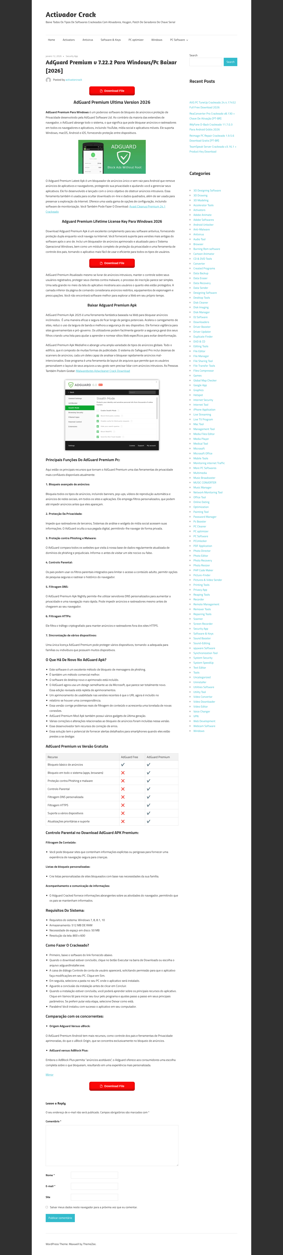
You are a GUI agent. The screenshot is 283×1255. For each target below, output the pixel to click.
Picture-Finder (201, 575)
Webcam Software (204, 726)
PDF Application (202, 546)
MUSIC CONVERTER (204, 482)
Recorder (198, 599)
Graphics (198, 390)
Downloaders (201, 322)
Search (193, 55)
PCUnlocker (200, 541)
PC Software (177, 40)
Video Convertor (202, 697)
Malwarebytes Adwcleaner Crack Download (103, 371)
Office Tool (199, 497)
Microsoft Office (202, 453)
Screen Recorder (203, 624)
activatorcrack (74, 80)
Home (51, 40)
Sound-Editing (201, 643)
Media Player (201, 439)
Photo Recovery (202, 560)
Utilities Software (203, 687)
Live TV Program (203, 419)
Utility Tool (199, 692)
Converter (199, 263)
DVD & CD (199, 341)
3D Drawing (200, 195)
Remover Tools (202, 609)
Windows (156, 40)
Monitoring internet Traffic (209, 463)
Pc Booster (199, 521)
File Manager (201, 356)
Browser (198, 244)
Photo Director (202, 551)
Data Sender (200, 288)
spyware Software (204, 648)
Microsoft (199, 448)
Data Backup (200, 273)
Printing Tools (201, 585)
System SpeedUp (203, 663)
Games (197, 375)
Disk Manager (201, 312)
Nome (50, 1175)
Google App (200, 385)
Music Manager (202, 487)
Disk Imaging (201, 307)
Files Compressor (203, 370)
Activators (69, 40)
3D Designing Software (207, 190)
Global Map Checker (205, 380)
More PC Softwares (204, 468)
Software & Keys (111, 40)
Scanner (198, 619)
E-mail (50, 1186)
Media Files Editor (204, 434)
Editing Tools (200, 346)
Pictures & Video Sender (207, 580)
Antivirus (88, 40)
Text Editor (199, 667)
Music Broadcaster (204, 478)
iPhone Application (204, 409)
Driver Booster (202, 327)
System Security (202, 658)
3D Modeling (200, 200)
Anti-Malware (201, 229)
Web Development (204, 721)
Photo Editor (200, 556)
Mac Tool (198, 424)
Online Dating (201, 502)
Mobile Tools (200, 458)
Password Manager (205, 517)
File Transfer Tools (204, 366)
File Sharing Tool (203, 361)
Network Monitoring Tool (208, 492)
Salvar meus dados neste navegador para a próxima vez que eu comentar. (93, 1207)
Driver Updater (202, 332)
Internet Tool (200, 405)
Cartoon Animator (203, 254)
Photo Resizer (201, 565)
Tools (196, 672)
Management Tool (204, 429)
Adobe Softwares (203, 220)
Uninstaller (199, 682)
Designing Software (205, 293)
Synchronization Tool (205, 653)
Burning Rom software (206, 249)
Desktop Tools (201, 298)
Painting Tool (201, 512)
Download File (114, 90)
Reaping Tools (201, 594)
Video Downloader (204, 701)
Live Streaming (202, 414)
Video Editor (200, 706)
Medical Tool (200, 443)
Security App (72, 56)
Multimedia (200, 473)
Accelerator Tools (203, 205)
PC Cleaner (199, 526)
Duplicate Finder (203, 336)
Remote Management (206, 604)
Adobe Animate (202, 215)
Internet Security (203, 400)
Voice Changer (201, 711)
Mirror (49, 1074)
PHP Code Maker (203, 570)
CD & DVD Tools (202, 259)
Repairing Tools (202, 614)
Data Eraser (200, 278)
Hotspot (198, 395)
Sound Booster (202, 638)
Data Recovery (202, 283)
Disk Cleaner (200, 302)
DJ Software (200, 317)
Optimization (201, 507)
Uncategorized (202, 677)
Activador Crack (71, 14)
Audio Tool (199, 239)
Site (48, 1197)
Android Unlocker (203, 225)
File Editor (199, 351)
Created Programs (204, 268)
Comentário (53, 1121)
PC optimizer (136, 40)
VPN (195, 716)
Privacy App (200, 590)
